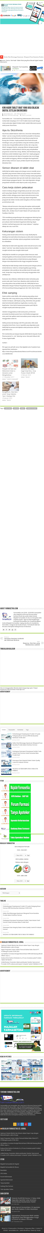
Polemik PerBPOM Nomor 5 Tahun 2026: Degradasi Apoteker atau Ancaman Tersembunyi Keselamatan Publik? (26, 1200)
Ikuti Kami (4, 1119)
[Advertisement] (22, 40)
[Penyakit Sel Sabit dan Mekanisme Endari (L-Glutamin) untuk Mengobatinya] (10, 363)
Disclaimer (21, 1228)
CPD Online (3, 1173)
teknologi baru (32, 408)
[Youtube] (26, 1124)
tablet (22, 408)
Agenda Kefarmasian (6, 1180)
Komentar (20, 730)
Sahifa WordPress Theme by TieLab (30, 1230)
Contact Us (39, 1228)
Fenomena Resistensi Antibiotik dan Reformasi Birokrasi (14, 638)
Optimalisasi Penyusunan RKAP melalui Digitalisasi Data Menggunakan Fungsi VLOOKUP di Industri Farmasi (25, 1217)
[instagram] (29, 1124)
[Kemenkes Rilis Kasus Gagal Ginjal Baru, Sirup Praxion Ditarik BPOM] (29, 363)
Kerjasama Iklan (29, 1228)
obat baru (8, 408)
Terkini (4, 730)
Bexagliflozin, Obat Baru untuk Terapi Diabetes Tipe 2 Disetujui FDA (9, 394)
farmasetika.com (8, 114)
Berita (8, 60)
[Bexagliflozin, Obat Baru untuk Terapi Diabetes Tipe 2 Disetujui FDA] (10, 386)
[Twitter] (22, 1124)
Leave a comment (26, 115)
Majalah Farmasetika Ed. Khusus (9, 1167)
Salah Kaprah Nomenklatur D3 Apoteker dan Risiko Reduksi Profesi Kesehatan (26, 1208)
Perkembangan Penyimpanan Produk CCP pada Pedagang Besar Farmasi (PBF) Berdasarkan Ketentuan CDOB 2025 (26, 735)
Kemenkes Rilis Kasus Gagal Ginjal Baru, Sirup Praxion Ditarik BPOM (28, 371)
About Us (4, 1228)
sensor (16, 408)
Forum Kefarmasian (6, 1176)
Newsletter (3, 1170)
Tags (27, 730)
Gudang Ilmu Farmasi (6, 1186)
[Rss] (14, 1124)
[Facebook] (18, 1124)
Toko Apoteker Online (6, 1189)
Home (3, 60)
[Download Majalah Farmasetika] (22, 68)
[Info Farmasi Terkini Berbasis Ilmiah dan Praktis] (22, 12)
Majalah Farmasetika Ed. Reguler (9, 1164)
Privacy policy (12, 1228)
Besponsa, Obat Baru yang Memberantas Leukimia (31, 643)
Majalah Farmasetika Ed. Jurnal (13, 942)
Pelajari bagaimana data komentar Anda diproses (19, 688)
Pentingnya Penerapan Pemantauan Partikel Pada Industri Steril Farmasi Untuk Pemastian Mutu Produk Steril (26, 753)
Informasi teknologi (13, 115)
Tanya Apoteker (5, 1183)
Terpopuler (11, 730)
